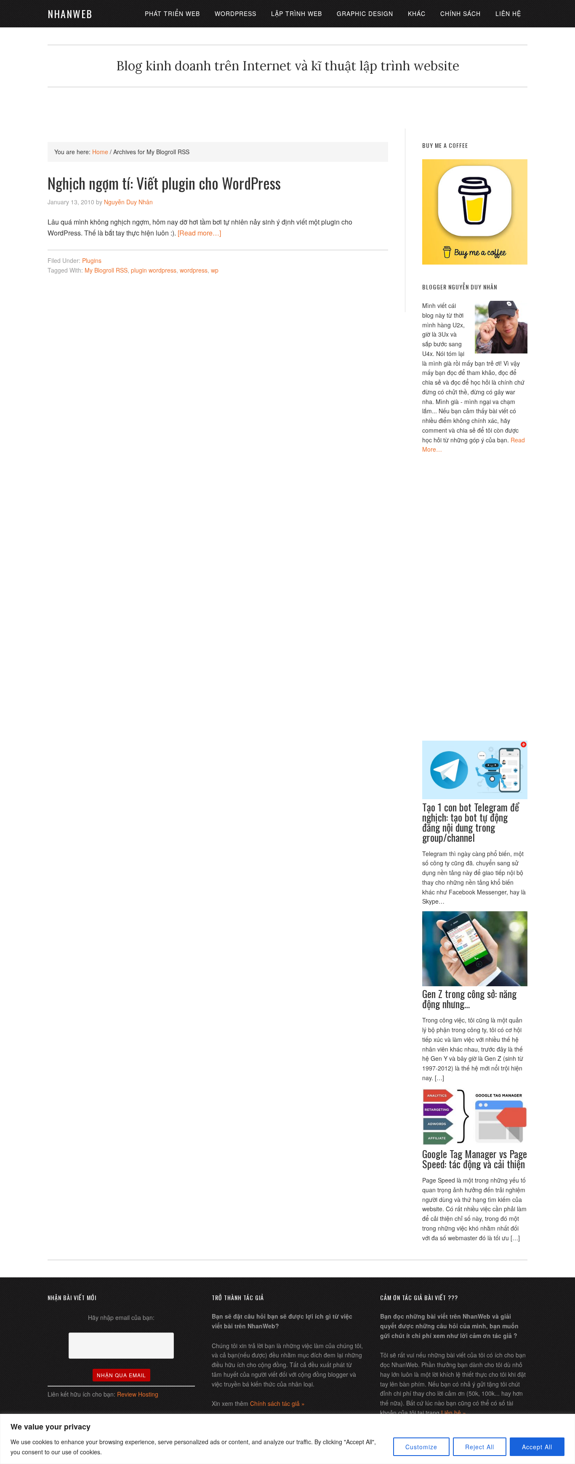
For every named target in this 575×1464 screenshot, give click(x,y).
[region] (287, 1439)
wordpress (194, 270)
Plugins (91, 260)
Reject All (479, 1447)
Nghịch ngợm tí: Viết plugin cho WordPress (164, 182)
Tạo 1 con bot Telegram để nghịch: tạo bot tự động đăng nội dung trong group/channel (470, 822)
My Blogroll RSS (106, 270)
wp (214, 270)
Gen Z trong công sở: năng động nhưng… (469, 998)
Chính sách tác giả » (277, 1403)
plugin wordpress (153, 270)
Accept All (537, 1447)
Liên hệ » (453, 1412)
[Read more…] (199, 233)
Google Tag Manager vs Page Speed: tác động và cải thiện (474, 1158)
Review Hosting (137, 1394)
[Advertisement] (287, 107)
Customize (421, 1447)
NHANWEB (70, 13)
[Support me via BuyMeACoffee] (474, 262)
